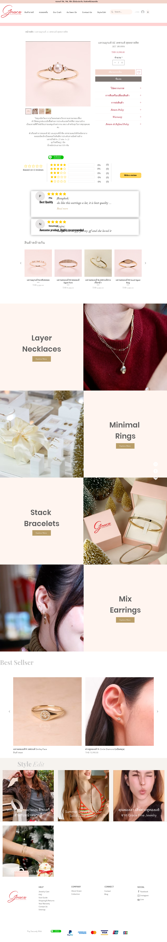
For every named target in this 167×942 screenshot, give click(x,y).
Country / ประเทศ (70, 470)
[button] (133, 435)
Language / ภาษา (70, 481)
